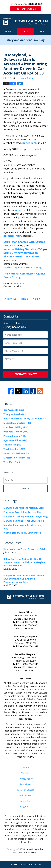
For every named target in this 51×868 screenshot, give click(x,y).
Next (36, 298)
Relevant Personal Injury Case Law (24, 418)
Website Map (25, 795)
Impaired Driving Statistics (19, 249)
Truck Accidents (14, 449)
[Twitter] (18, 391)
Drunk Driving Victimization (20, 252)
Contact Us (25, 800)
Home (8, 31)
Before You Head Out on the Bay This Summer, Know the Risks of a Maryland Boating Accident (24, 562)
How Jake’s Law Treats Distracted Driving (25, 549)
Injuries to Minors (15, 440)
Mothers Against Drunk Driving (22, 267)
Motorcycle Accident (16, 457)
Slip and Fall (12, 444)
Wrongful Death (14, 414)
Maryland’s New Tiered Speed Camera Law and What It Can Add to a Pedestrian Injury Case (23, 578)
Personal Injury (14, 435)
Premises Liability (15, 427)
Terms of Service (25, 789)
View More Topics (12, 462)
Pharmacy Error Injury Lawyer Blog (22, 512)
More (42, 31)
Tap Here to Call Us (25, 8)
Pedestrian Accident (16, 453)
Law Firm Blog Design (25, 864)
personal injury (13, 235)
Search (25, 488)
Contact (25, 31)
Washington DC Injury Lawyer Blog (22, 532)
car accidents (29, 143)
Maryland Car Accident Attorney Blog (23, 507)
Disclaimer (25, 784)
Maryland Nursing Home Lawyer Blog (23, 520)
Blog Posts (25, 806)
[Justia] (33, 391)
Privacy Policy (26, 778)
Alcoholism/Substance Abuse (21, 256)
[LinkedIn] (25, 391)
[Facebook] (11, 391)
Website (25, 773)
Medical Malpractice (17, 422)
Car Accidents (19, 283)
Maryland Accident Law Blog (25, 21)
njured (19, 210)
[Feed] (40, 391)
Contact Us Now (25, 374)
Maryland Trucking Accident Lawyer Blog (25, 516)
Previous (10, 298)
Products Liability (15, 431)
